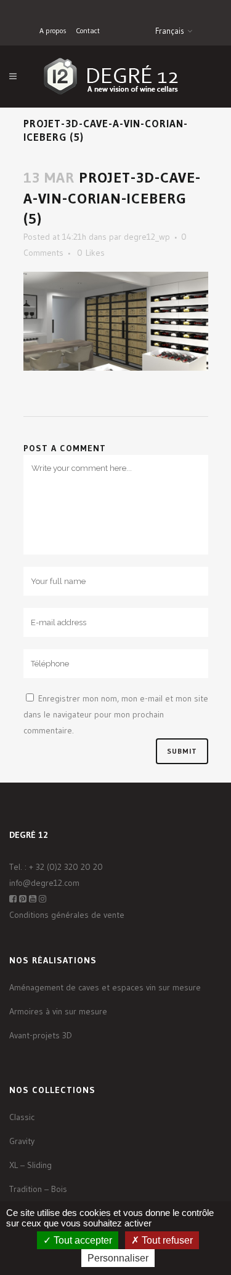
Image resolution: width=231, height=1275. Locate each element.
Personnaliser (117, 1258)
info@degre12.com (44, 882)
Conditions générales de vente (66, 914)
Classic (21, 1117)
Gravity (21, 1141)
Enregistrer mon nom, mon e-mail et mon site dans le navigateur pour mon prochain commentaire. (115, 714)
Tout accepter (81, 1240)
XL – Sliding (30, 1164)
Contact (88, 30)
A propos (53, 30)
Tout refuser (166, 1240)
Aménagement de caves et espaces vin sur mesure (105, 987)
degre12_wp (147, 236)
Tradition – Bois (38, 1188)
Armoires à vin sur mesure (58, 1011)
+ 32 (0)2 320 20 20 (66, 866)
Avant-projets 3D (40, 1035)
